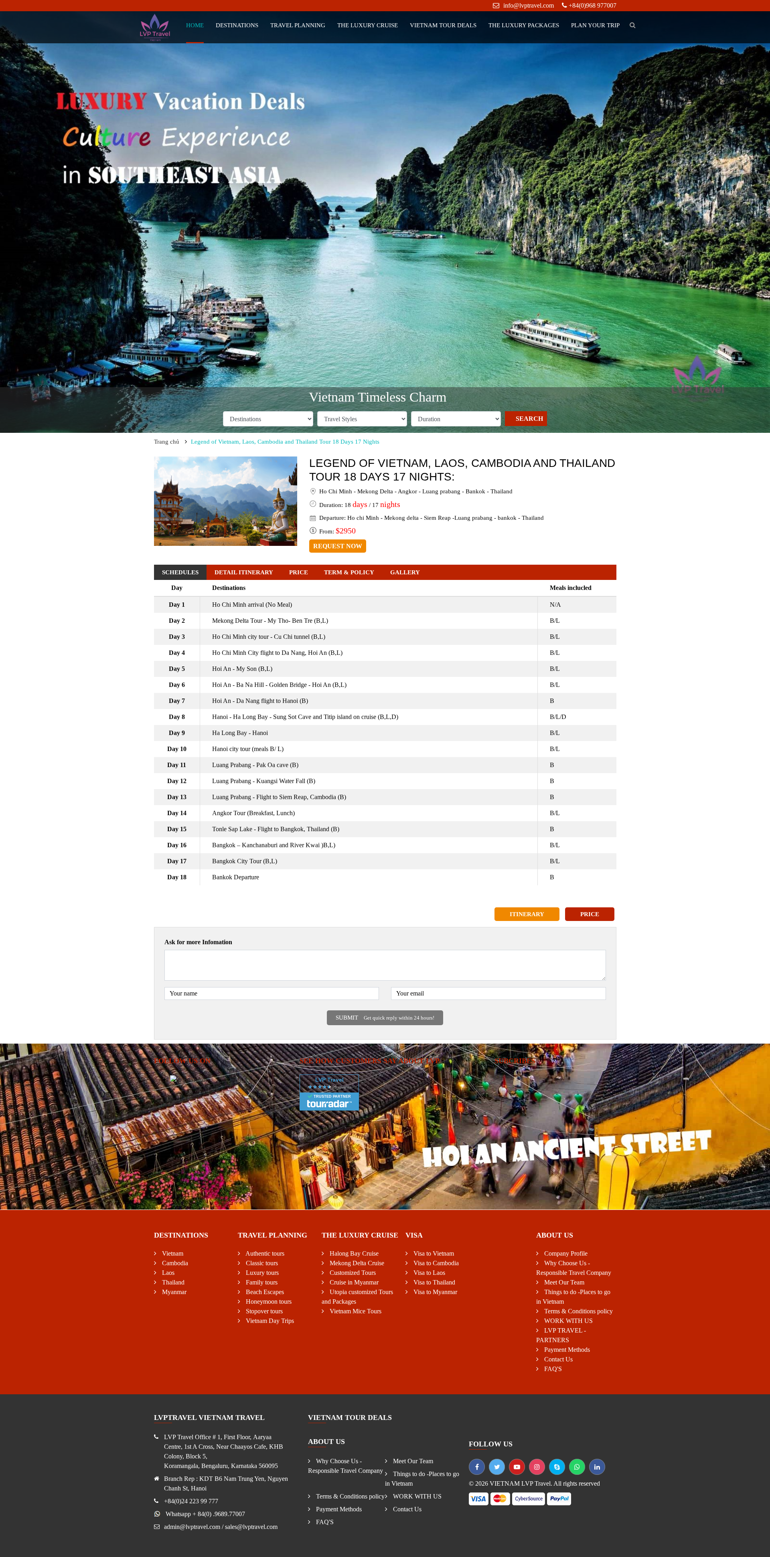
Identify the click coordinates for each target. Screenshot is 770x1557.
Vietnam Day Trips (269, 1320)
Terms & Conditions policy (578, 1311)
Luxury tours (261, 1272)
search (529, 418)
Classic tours (261, 1263)
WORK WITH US (568, 1320)
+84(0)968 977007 (592, 5)
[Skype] (557, 1467)
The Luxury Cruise (367, 25)
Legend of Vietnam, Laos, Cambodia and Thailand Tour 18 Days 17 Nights (285, 441)
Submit (385, 1017)
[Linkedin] (597, 1467)
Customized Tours (352, 1272)
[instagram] (537, 1467)
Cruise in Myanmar (353, 1282)
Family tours (261, 1282)
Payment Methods (566, 1349)
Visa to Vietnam (433, 1253)
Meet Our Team (563, 1282)
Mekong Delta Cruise (356, 1263)
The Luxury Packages (523, 25)
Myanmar (173, 1291)
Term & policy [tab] (349, 572)
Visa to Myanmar (434, 1291)
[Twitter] (497, 1467)
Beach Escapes (264, 1291)
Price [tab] (298, 572)
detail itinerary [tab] (244, 572)
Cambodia (174, 1263)
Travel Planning (297, 25)
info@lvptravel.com (528, 5)
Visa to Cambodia (435, 1263)
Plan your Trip (595, 25)
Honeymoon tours (268, 1301)
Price (589, 914)
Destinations (237, 25)
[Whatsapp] (577, 1467)
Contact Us (558, 1359)
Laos (167, 1272)
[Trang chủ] (155, 26)
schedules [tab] (180, 572)
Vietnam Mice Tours (354, 1311)
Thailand (172, 1282)
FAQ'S (552, 1368)
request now (337, 546)
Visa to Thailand (433, 1282)
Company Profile (565, 1253)
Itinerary (527, 914)
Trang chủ (166, 441)
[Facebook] (477, 1467)
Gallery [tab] (405, 572)
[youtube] (517, 1467)
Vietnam (171, 1253)
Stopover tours (263, 1311)
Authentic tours (264, 1253)
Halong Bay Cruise (353, 1253)
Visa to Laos (428, 1272)
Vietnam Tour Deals (443, 25)
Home (195, 25)
